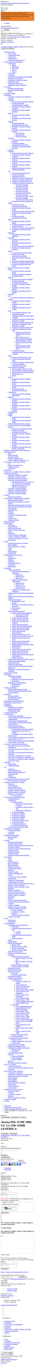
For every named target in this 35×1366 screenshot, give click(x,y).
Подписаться (23, 1277)
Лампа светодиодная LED (12, 1107)
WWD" (11, 1354)
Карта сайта (8, 1349)
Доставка (7, 1341)
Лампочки (7, 1106)
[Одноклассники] (4, 1164)
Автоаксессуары (9, 1321)
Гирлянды (7, 1328)
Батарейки (7, 1323)
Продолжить (4, 1212)
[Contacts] (6, 8)
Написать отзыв (5, 1178)
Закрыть (3, 20)
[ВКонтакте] (2, 1164)
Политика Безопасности (18, 1279)
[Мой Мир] (17, 1164)
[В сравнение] (15, 1117)
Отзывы (7, 23)
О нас (6, 1339)
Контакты (7, 1346)
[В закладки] (5, 1117)
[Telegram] (7, 1164)
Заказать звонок (28, 46)
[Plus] (1, 1152)
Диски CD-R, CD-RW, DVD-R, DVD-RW (17, 1329)
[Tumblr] (20, 1164)
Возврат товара (9, 1347)
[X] (10, 1164)
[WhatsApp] (15, 1164)
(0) (7, 1140)
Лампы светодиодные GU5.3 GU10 (15, 1109)
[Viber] (12, 1164)
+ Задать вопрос (6, 1228)
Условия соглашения (11, 1344)
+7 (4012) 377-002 (14, 37)
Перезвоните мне (6, 1294)
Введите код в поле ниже (10, 1204)
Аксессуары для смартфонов (13, 1324)
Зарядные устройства (11, 1331)
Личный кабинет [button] (6, 26)
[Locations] (2, 8)
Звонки (6, 1333)
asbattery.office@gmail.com (9, 1305)
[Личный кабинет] (17, 5)
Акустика (7, 1326)
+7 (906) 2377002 (25, 37)
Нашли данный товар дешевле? (11, 1148)
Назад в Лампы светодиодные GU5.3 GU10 (14, 1272)
